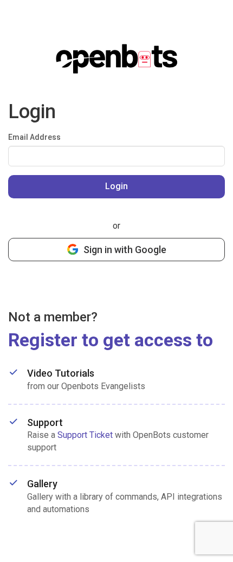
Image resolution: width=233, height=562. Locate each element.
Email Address (34, 137)
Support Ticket (85, 435)
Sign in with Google (124, 249)
